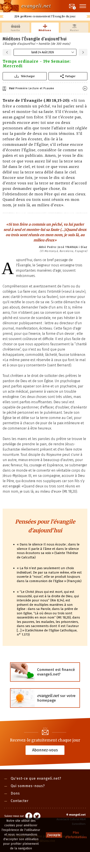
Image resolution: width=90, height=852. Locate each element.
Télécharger (28, 76)
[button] (83, 6)
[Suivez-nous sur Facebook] (28, 817)
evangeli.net (36, 6)
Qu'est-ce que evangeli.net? (36, 778)
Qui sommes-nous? (28, 786)
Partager (70, 76)
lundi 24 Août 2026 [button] (42, 52)
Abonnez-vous (45, 749)
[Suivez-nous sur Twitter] (36, 817)
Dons (15, 793)
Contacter (20, 801)
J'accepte (54, 835)
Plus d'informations (76, 835)
